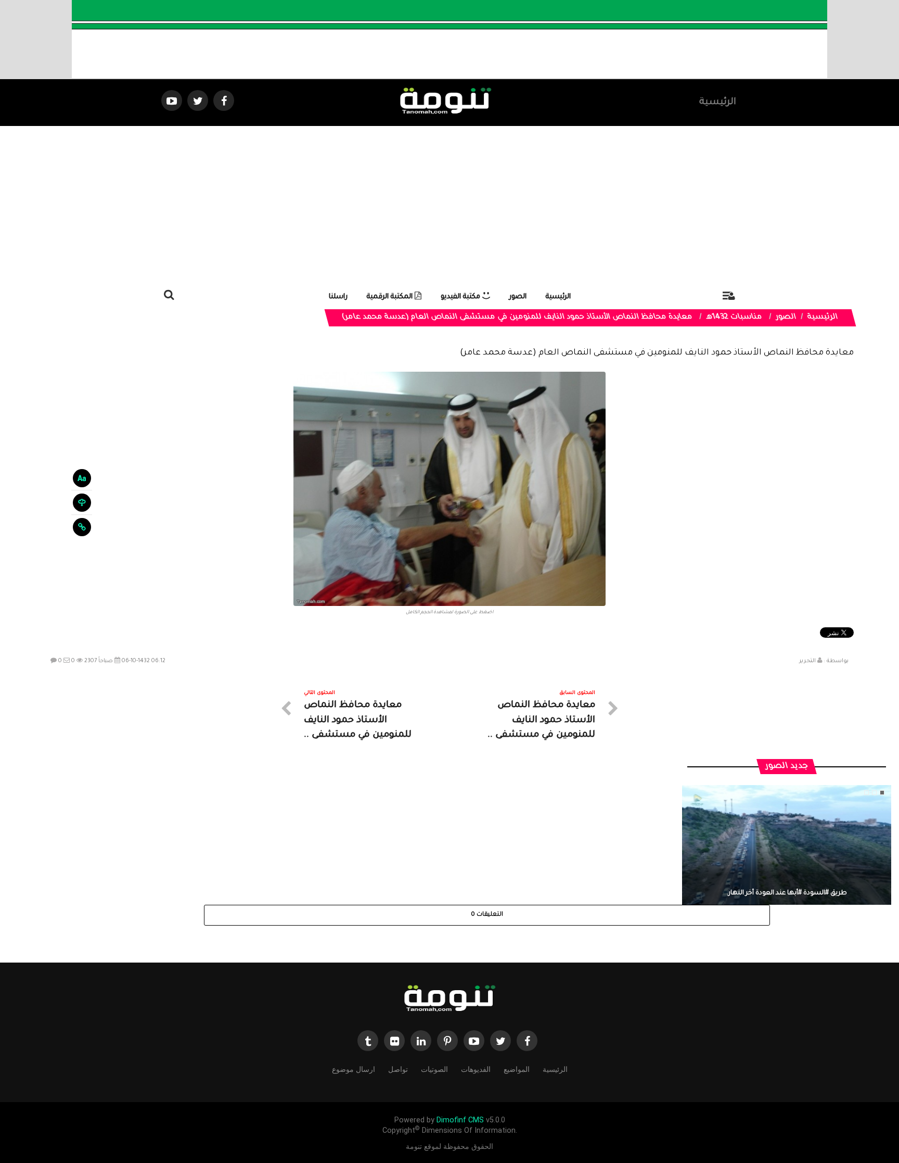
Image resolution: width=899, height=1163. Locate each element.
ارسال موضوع (353, 1069)
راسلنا (338, 297)
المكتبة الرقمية (391, 297)
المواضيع (517, 1069)
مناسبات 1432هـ (734, 317)
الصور (517, 297)
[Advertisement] (449, 204)
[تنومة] (449, 999)
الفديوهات (476, 1069)
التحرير (807, 661)
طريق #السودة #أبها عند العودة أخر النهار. (787, 893)
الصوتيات (434, 1069)
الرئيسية (717, 102)
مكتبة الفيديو (461, 297)
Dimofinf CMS (460, 1120)
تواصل (398, 1069)
